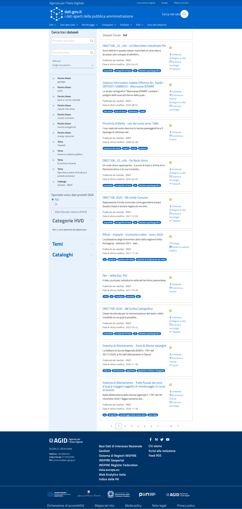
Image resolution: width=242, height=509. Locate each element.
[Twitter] (162, 439)
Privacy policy (186, 505)
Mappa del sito (104, 505)
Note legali (159, 505)
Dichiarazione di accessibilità (65, 505)
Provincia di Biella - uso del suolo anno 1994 (131, 123)
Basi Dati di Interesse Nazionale (120, 446)
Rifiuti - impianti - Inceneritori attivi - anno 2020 (133, 234)
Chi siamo (155, 446)
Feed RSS (155, 455)
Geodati (164, 2)
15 (171, 426)
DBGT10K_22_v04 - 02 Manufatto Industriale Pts (134, 45)
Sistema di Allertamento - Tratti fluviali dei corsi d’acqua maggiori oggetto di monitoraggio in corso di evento (134, 386)
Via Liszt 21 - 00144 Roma (60, 448)
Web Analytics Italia (112, 474)
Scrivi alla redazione (162, 451)
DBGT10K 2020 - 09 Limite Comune (125, 197)
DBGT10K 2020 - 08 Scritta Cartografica (128, 308)
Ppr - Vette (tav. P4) (115, 275)
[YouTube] (168, 439)
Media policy (133, 505)
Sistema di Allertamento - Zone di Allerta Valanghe (134, 345)
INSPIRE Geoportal (111, 460)
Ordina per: (57, 61)
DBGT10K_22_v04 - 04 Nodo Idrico (125, 160)
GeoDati (104, 451)
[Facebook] (151, 439)
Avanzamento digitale (146, 2)
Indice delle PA (109, 479)
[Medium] (156, 439)
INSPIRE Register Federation (118, 465)
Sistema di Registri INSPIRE (118, 455)
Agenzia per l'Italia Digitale (66, 3)
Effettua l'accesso (181, 2)
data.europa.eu (109, 469)
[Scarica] (170, 47)
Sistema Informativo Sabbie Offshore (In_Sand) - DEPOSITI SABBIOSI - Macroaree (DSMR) (133, 84)
